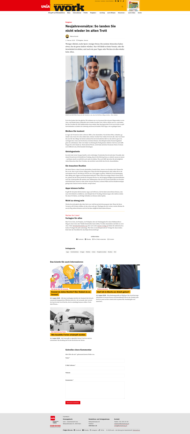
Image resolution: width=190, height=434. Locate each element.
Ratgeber (80, 40)
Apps (67, 252)
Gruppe (82, 252)
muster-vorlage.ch (102, 226)
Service (86, 40)
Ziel (115, 252)
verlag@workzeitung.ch (120, 426)
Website (67, 372)
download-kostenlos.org (80, 226)
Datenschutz (136, 430)
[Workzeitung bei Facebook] (116, 1)
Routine (110, 252)
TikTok (102, 430)
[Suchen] (122, 6)
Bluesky (86, 430)
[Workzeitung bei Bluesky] (118, 1)
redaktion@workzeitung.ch (121, 424)
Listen (93, 252)
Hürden (88, 252)
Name (67, 358)
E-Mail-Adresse (70, 365)
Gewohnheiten (75, 252)
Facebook (78, 430)
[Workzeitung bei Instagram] (121, 1)
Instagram (94, 430)
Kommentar (69, 380)
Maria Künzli (74, 36)
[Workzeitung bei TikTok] (123, 1)
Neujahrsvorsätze (101, 252)
